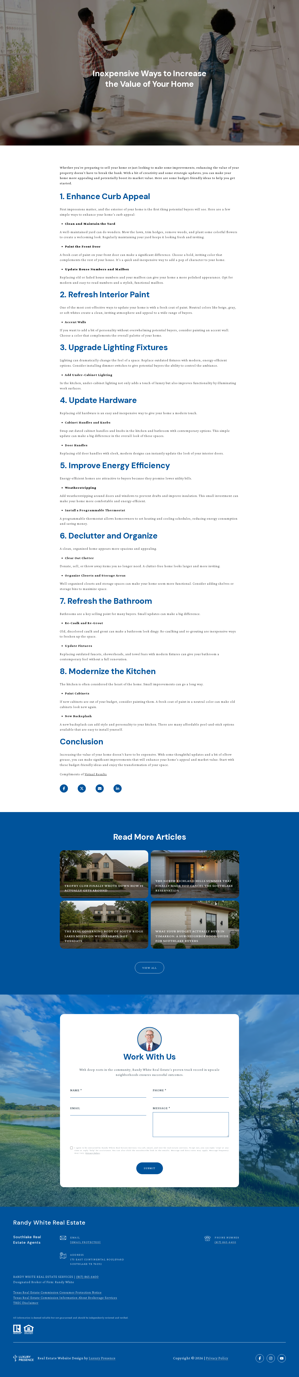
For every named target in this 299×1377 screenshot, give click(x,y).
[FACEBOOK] (260, 1358)
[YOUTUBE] (282, 1358)
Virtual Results (96, 774)
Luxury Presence (102, 1358)
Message (160, 1108)
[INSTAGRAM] (271, 1358)
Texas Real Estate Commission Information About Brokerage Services (65, 1297)
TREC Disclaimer (25, 1302)
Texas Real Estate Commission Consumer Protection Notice (57, 1292)
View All (149, 967)
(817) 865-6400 (225, 1242)
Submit (149, 1168)
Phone (158, 1090)
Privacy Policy (92, 1153)
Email (75, 1108)
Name (75, 1090)
